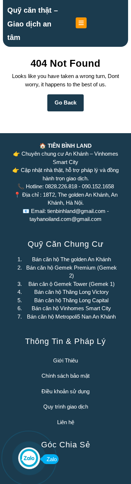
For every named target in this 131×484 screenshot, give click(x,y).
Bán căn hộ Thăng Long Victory (71, 292)
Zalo (52, 459)
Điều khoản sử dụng (65, 391)
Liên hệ (65, 422)
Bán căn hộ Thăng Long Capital (71, 300)
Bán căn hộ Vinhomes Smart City (71, 308)
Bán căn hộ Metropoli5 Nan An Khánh (71, 316)
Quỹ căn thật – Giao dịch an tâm (32, 23)
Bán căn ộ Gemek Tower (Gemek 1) (71, 284)
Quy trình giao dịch (65, 406)
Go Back (69, 105)
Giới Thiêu (65, 360)
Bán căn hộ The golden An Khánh (71, 259)
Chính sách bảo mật (65, 376)
